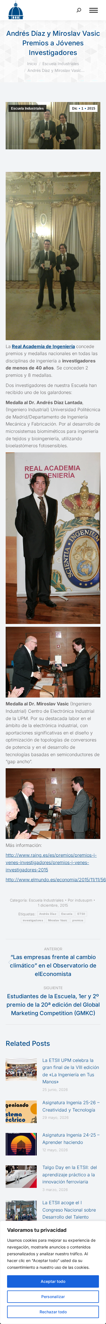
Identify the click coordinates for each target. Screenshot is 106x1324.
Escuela (66, 913)
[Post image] (21, 1069)
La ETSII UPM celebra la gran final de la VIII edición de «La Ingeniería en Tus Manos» (70, 1071)
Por (80, 900)
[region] (53, 1272)
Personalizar (53, 1296)
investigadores (33, 920)
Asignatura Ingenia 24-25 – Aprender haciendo (70, 1138)
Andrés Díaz (47, 913)
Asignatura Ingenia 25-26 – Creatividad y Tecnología (70, 1106)
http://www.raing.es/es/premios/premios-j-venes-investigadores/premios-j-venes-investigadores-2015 (51, 862)
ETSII (81, 913)
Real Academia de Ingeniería (43, 346)
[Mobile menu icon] (93, 10)
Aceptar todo (53, 1281)
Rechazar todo (53, 1311)
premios (77, 920)
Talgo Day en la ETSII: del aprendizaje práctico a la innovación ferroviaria (69, 1174)
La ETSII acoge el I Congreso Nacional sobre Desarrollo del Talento (69, 1210)
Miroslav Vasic (57, 920)
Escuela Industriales (27, 108)
